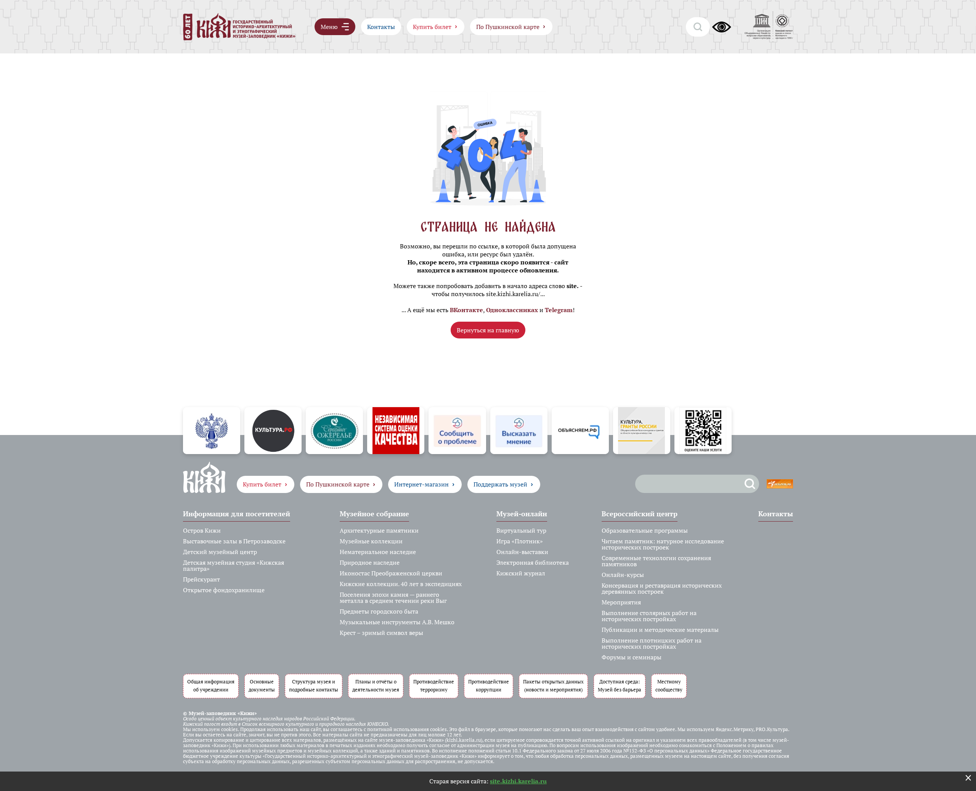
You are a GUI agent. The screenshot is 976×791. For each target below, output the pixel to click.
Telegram (559, 310)
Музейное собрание (374, 513)
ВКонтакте (466, 310)
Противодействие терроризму (433, 685)
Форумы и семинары (631, 657)
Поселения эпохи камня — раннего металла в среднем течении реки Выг (393, 597)
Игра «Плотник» (519, 541)
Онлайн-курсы (623, 574)
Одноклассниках (512, 310)
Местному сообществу (668, 685)
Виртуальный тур (521, 530)
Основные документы (262, 685)
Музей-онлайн (521, 513)
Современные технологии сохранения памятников (656, 561)
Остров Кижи (202, 530)
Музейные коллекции (371, 541)
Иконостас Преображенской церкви (391, 573)
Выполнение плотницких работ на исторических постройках (652, 643)
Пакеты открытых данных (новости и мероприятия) (553, 685)
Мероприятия (621, 602)
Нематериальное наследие (378, 552)
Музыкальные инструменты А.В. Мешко (397, 622)
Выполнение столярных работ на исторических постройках (649, 616)
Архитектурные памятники (379, 530)
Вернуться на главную (488, 330)
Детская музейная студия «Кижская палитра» (233, 565)
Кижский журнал (520, 573)
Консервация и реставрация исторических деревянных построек (662, 588)
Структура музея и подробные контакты (313, 685)
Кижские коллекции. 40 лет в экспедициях (401, 584)
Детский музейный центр (220, 552)
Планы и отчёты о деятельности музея (375, 685)
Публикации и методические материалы (660, 629)
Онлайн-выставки (522, 552)
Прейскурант (201, 579)
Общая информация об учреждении (210, 685)
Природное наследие (370, 562)
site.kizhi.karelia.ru (518, 781)
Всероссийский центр (639, 513)
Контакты (381, 27)
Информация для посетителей (236, 513)
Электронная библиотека (532, 562)
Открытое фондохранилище (224, 590)
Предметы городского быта (379, 611)
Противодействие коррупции (488, 685)
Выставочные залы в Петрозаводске (234, 541)
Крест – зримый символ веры (381, 632)
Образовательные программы (645, 530)
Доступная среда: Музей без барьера (619, 685)
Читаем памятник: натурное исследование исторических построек (663, 544)
